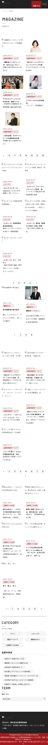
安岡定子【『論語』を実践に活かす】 (17, 684)
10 (32, 155)
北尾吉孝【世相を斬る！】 (13, 667)
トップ (4, 11)
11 (37, 155)
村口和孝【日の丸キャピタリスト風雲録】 (19, 680)
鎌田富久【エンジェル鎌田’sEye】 (16, 663)
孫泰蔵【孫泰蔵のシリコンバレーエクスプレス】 (21, 676)
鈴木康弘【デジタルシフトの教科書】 (17, 671)
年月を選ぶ (7, 699)
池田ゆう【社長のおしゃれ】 (14, 659)
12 (43, 155)
